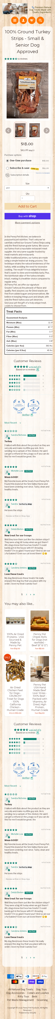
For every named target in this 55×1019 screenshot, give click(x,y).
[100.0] (19, 405)
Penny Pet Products (31, 1008)
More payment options (27, 223)
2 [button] (26, 594)
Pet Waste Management (20, 1000)
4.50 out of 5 (35, 367)
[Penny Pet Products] (15, 8)
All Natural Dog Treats (20, 989)
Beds (34, 996)
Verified (25, 415)
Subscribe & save (24, 168)
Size (27, 184)
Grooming (42, 1000)
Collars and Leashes (38, 993)
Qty (27, 194)
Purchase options (13, 155)
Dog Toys (41, 989)
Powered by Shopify (27, 1013)
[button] (11, 59)
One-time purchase (20, 161)
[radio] (7, 160)
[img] (11, 431)
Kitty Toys (23, 996)
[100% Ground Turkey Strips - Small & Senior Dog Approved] (20, 130)
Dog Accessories (15, 993)
